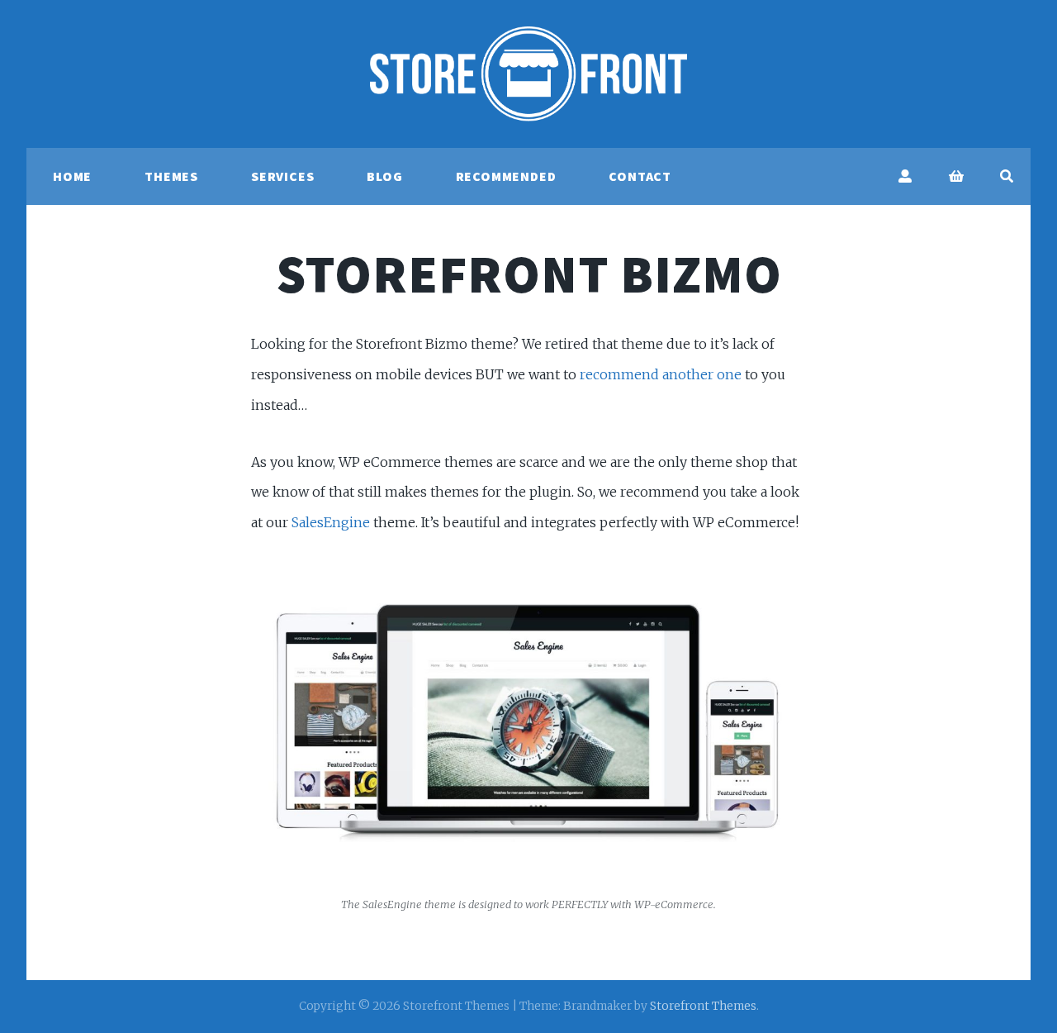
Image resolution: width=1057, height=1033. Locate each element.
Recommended (506, 176)
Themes (171, 176)
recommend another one (661, 374)
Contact (640, 176)
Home (72, 176)
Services (282, 176)
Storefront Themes (703, 1006)
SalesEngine (331, 522)
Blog (384, 176)
